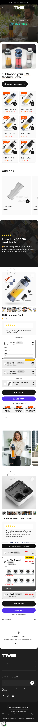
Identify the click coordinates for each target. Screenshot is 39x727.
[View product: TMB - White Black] (32, 104)
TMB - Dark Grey (9, 133)
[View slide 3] (20, 643)
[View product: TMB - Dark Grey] (15, 128)
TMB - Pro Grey (26, 158)
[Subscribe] (32, 683)
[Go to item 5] (29, 309)
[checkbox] (19, 383)
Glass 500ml (8, 206)
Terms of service (21, 718)
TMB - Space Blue (10, 109)
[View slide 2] (18, 643)
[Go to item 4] (24, 309)
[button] (19, 343)
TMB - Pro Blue (26, 133)
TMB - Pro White (9, 158)
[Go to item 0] (4, 309)
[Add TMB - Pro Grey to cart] (32, 152)
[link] (16, 448)
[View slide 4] (22, 643)
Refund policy (6, 718)
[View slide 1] (15, 643)
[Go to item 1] (9, 309)
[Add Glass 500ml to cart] (28, 201)
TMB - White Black (27, 109)
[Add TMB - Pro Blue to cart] (32, 128)
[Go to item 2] (14, 309)
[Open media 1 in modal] (32, 479)
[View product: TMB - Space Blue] (15, 104)
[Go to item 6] (35, 309)
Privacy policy (13, 718)
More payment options (19, 403)
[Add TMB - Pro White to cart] (15, 152)
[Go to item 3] (19, 309)
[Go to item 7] (35, 513)
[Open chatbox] (4, 723)
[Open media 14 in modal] (32, 275)
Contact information (30, 718)
